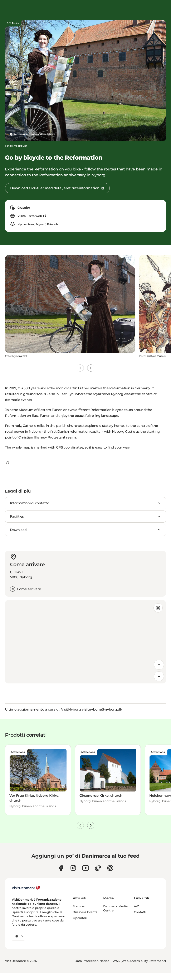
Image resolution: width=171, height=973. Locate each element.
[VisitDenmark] (26, 888)
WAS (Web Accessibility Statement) (139, 961)
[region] (85, 641)
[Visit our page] (73, 868)
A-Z (136, 906)
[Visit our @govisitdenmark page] (98, 868)
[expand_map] (158, 608)
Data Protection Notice (92, 961)
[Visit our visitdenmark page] (85, 868)
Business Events (85, 912)
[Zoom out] (159, 676)
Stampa (78, 906)
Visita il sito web (30, 216)
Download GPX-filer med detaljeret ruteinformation (54, 188)
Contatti (140, 912)
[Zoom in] (159, 665)
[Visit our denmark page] (61, 868)
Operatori (80, 918)
